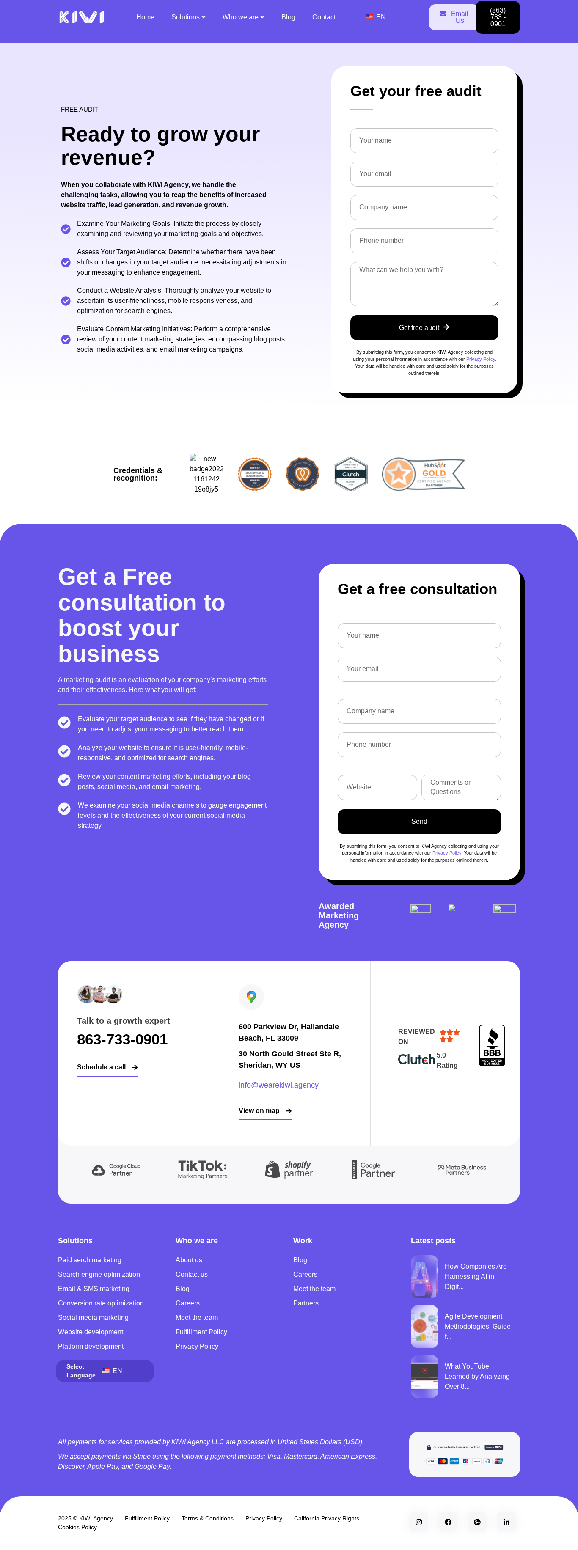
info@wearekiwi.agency (279, 1085)
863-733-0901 (122, 1039)
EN (380, 17)
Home (145, 17)
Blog (288, 17)
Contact (324, 17)
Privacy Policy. (481, 359)
